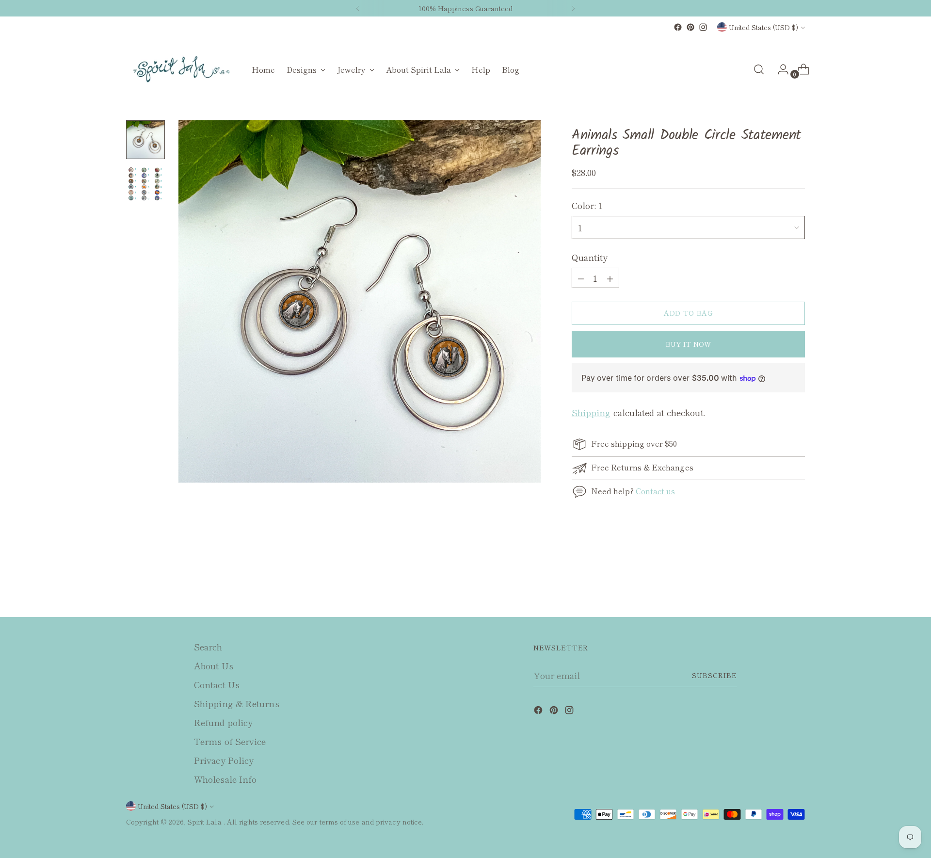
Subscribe (714, 675)
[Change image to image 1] (145, 139)
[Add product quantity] (581, 278)
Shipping (591, 412)
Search (208, 646)
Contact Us (217, 684)
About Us (213, 665)
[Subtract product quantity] (610, 278)
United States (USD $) (763, 27)
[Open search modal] (759, 69)
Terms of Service (230, 741)
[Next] (573, 8)
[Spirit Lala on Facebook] (678, 27)
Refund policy (223, 722)
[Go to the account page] (779, 69)
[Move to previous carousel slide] (774, 584)
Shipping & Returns (236, 703)
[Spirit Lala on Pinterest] (690, 27)
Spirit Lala (206, 821)
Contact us (655, 491)
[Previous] (358, 8)
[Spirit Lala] (182, 69)
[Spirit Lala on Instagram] (703, 27)
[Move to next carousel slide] (796, 583)
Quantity (590, 257)
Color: (587, 205)
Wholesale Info (225, 779)
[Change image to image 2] (145, 184)
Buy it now (688, 344)
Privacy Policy (224, 760)
